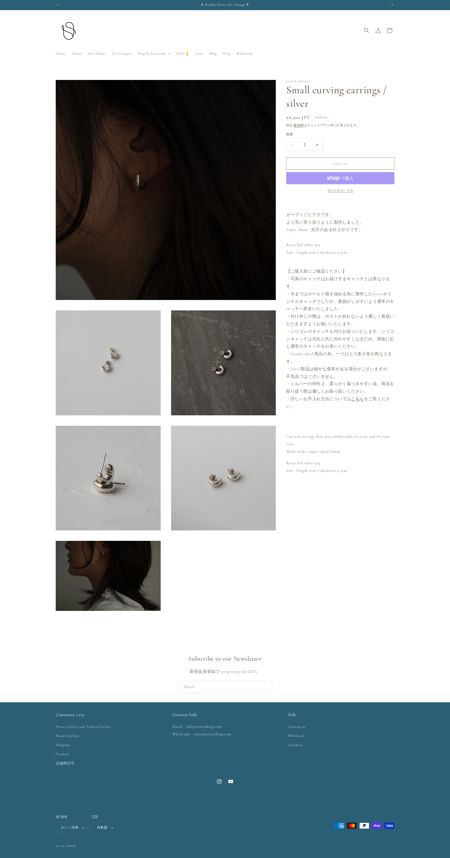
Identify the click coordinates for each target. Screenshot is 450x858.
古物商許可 (65, 763)
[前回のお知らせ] (57, 5)
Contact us (296, 726)
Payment (63, 754)
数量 (289, 134)
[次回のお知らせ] (392, 5)
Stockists (295, 745)
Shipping (63, 745)
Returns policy (67, 736)
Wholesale (296, 736)
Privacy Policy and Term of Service (83, 726)
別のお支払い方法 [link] (340, 190)
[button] (153, 53)
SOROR (71, 846)
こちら (357, 399)
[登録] (266, 687)
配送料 (299, 125)
